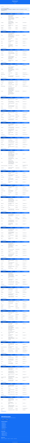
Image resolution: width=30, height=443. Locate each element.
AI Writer (12, 268)
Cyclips (2, 60)
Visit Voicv (24, 332)
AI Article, (9, 266)
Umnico (2, 314)
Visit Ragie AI (24, 275)
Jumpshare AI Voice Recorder (4, 165)
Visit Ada (24, 17)
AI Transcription (12, 156)
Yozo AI (2, 380)
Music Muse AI (2, 207)
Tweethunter (4, 435)
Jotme (1, 158)
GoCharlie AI (2, 117)
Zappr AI (2, 388)
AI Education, (9, 268)
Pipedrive (2, 249)
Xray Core (2, 361)
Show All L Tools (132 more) (3, 195)
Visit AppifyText (24, 27)
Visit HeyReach (24, 127)
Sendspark (2, 292)
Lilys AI (2, 192)
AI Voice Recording (10, 165)
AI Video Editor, (10, 82)
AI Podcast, (9, 33)
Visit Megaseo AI (24, 203)
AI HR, (9, 402)
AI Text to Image (12, 53)
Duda (1, 76)
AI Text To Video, (10, 105)
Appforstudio (2, 25)
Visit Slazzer (24, 294)
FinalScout (2, 99)
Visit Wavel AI (24, 344)
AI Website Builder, (12, 36)
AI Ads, (9, 87)
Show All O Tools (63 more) (3, 240)
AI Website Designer (10, 369)
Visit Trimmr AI (24, 306)
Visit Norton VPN (24, 218)
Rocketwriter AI (2, 284)
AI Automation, (12, 15)
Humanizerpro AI (3, 134)
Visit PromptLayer (24, 255)
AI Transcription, (12, 35)
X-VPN (2, 356)
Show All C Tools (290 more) (3, 62)
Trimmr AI (2, 306)
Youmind (2, 374)
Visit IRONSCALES (25, 144)
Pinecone (2, 245)
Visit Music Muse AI (25, 207)
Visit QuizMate (24, 268)
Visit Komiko (24, 175)
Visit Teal (24, 303)
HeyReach (2, 127)
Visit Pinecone (24, 245)
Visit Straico (24, 296)
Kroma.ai (2, 179)
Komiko (2, 175)
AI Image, (9, 52)
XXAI (1, 363)
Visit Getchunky (24, 114)
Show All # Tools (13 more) (3, 411)
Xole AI (2, 359)
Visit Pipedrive (24, 249)
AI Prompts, (9, 254)
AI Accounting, (9, 325)
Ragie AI (2, 275)
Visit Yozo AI (24, 380)
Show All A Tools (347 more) (3, 30)
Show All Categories (3, 429)
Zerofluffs (2, 392)
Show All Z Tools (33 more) (3, 395)
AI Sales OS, (9, 56)
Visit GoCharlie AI (24, 117)
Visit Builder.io (24, 45)
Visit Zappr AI (24, 388)
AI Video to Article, (10, 376)
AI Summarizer (9, 192)
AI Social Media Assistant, (11, 151)
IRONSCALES (2, 144)
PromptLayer (2, 255)
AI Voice (13, 221)
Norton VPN (2, 218)
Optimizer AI (2, 236)
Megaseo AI (2, 203)
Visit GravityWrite (24, 119)
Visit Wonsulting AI (25, 350)
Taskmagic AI (2, 301)
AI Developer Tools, (10, 44)
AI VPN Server (9, 218)
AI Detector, (9, 134)
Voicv (1, 332)
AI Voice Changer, (10, 344)
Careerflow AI (2, 51)
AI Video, (9, 101)
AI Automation (4, 427)
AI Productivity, (12, 18)
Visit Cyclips (24, 60)
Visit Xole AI (24, 359)
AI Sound (9, 217)
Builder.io (2, 45)
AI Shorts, (9, 281)
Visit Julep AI (24, 162)
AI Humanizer (12, 134)
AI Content (9, 117)
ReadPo (2, 279)
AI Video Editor (9, 187)
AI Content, (9, 38)
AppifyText (2, 27)
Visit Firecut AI (24, 101)
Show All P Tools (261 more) (3, 257)
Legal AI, (9, 190)
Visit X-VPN (24, 356)
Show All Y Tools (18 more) (3, 382)
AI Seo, (9, 155)
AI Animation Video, (12, 87)
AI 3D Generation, (12, 52)
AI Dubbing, (9, 317)
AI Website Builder (11, 76)
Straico (2, 296)
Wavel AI (2, 344)
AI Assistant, (12, 33)
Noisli (1, 217)
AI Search (12, 191)
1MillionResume (2, 408)
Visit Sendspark (24, 292)
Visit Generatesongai (25, 112)
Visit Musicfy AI (24, 209)
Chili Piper (2, 57)
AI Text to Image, (10, 346)
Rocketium (4, 432)
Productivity (9, 224)
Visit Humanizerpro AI (25, 134)
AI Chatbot (9, 65)
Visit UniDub (24, 317)
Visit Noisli (24, 217)
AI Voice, (11, 181)
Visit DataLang (24, 65)
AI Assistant (4, 424)
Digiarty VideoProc (3, 74)
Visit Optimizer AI (24, 236)
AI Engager (2, 22)
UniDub (2, 317)
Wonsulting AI (2, 350)
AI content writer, (12, 89)
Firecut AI (2, 101)
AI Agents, (9, 15)
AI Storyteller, (12, 260)
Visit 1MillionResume (25, 408)
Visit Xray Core (24, 361)
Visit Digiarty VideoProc (25, 74)
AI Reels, (11, 281)
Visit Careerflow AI (25, 51)
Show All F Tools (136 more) (3, 109)
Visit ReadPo (24, 279)
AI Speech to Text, (12, 158)
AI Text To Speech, (12, 312)
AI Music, (13, 82)
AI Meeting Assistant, (10, 334)
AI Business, (9, 178)
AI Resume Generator (10, 51)
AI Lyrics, (9, 112)
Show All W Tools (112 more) (3, 353)
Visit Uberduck (24, 312)
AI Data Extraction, (10, 288)
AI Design (12, 175)
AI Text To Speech (12, 106)
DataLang (2, 65)
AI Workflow (11, 330)
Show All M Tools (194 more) (3, 211)
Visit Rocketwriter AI (25, 284)
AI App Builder (9, 27)
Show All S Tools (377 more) (3, 298)
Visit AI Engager (24, 22)
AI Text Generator (12, 201)
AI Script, (9, 181)
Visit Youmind (24, 374)
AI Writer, (9, 103)
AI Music (9, 207)
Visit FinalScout (24, 99)
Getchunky (2, 114)
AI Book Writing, (10, 284)
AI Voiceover (11, 230)
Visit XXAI (24, 363)
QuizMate (2, 268)
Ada (1, 17)
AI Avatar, (13, 105)
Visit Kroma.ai (24, 179)
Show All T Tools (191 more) (3, 309)
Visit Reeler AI (24, 281)
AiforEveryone (15, 1)
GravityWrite (2, 119)
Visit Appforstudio (24, 25)
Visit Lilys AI (24, 192)
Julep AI (2, 162)
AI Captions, (11, 101)
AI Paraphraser (11, 363)
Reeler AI (2, 281)
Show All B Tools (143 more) (3, 48)
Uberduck (2, 312)
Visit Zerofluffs (24, 392)
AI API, (11, 160)
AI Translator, (9, 157)
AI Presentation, (11, 179)
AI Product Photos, (12, 129)
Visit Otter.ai (24, 238)
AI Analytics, (11, 402)
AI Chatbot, (11, 67)
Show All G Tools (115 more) (3, 121)
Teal (1, 303)
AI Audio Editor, (10, 398)
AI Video (9, 74)
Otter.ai (2, 238)
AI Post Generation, (10, 21)
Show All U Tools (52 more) (3, 320)
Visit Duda (24, 76)
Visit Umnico (24, 314)
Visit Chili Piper (24, 57)
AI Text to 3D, (9, 53)
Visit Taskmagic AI (25, 301)
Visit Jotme (24, 158)
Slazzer (2, 294)
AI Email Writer (12, 249)
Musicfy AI (2, 209)
